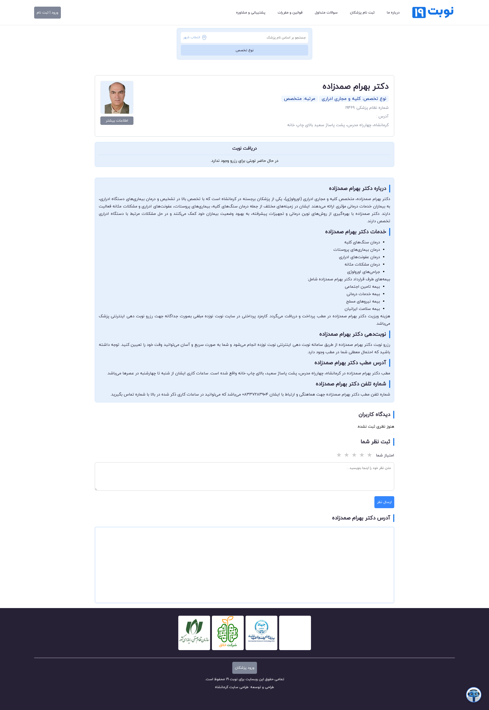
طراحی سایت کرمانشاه (232, 687)
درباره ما (393, 12)
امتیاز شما (385, 455)
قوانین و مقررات (290, 12)
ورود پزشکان (244, 667)
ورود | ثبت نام (47, 12)
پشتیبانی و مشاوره (250, 12)
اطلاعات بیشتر (117, 120)
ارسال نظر (384, 502)
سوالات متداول (326, 12)
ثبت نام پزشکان (362, 12)
